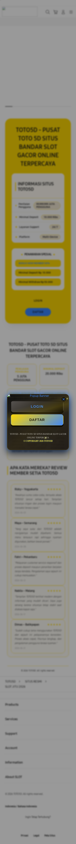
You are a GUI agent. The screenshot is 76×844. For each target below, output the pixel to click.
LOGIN (37, 406)
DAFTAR (37, 420)
